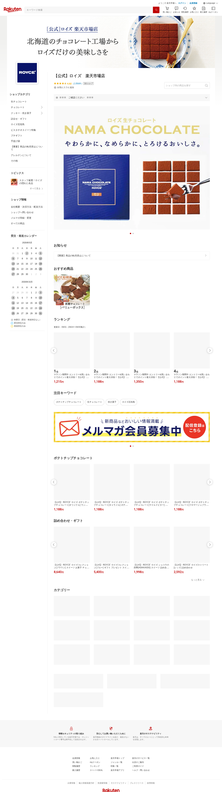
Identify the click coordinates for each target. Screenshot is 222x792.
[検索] (156, 10)
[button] (210, 3)
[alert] (132, 97)
